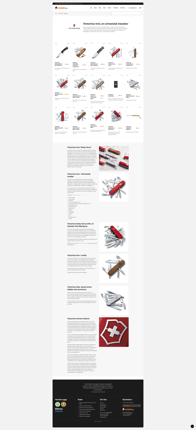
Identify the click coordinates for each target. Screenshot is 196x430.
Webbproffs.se (100, 421)
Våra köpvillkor (103, 405)
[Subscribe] (139, 405)
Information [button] (122, 7)
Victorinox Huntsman (76, 195)
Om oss (101, 402)
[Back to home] (61, 7)
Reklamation (102, 410)
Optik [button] (100, 7)
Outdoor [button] (109, 7)
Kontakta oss (103, 404)
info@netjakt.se (103, 417)
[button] (132, 8)
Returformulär (103, 407)
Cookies (102, 408)
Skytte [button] (95, 7)
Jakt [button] (91, 7)
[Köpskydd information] (57, 404)
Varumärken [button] (115, 7)
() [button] (193, 426)
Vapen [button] (104, 7)
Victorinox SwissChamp (83, 243)
